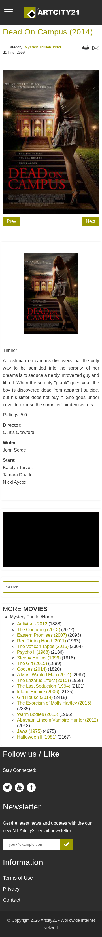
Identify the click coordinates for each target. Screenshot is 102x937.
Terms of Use (18, 878)
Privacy (11, 889)
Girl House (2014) (35, 697)
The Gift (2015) (32, 663)
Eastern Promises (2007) (42, 635)
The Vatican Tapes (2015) (43, 646)
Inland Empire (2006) (38, 691)
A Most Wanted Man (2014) (44, 674)
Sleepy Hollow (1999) (39, 657)
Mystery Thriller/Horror (43, 47)
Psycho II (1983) (34, 652)
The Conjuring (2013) (39, 629)
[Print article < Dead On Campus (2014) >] (85, 48)
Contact (11, 900)
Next (90, 221)
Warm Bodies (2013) (38, 714)
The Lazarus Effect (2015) (43, 680)
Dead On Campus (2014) (48, 31)
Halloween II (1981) (37, 737)
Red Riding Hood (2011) (42, 640)
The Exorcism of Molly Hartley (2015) (54, 703)
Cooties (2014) (32, 669)
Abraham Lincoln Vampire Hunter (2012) (57, 720)
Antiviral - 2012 (32, 623)
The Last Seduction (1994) (44, 686)
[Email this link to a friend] (95, 49)
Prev (11, 221)
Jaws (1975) (30, 731)
